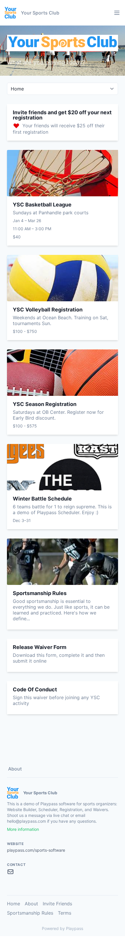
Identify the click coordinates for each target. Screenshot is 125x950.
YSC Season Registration (44, 404)
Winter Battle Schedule (42, 499)
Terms (64, 913)
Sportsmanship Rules (40, 593)
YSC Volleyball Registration (48, 310)
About (15, 769)
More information (23, 829)
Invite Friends (57, 904)
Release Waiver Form (39, 647)
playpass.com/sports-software (36, 850)
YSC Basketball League (42, 205)
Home (13, 904)
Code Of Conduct (35, 689)
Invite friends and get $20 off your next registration (62, 115)
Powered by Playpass (62, 928)
